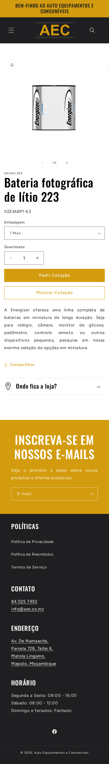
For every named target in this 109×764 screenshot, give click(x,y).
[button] (11, 30)
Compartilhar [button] (22, 364)
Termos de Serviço (29, 567)
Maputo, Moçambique (33, 663)
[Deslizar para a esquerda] (42, 163)
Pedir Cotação (54, 275)
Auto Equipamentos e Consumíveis (61, 752)
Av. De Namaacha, (30, 640)
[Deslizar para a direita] (67, 163)
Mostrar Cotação (54, 292)
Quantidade (14, 247)
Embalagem (14, 222)
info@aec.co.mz (27, 609)
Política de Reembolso (32, 554)
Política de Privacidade (32, 541)
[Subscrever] (91, 493)
